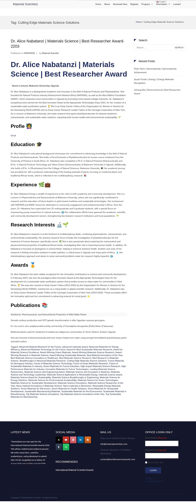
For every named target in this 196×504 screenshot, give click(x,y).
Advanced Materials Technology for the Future (43, 349)
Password (155, 450)
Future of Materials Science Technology (53, 363)
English (162, 2)
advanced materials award (75, 347)
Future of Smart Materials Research (90, 363)
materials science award (110, 374)
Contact (177, 4)
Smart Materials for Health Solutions (69, 388)
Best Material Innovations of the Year (105, 355)
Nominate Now (120, 4)
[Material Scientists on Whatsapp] (66, 447)
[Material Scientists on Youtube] (66, 439)
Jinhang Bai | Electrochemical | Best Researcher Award (157, 92)
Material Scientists (25, 4)
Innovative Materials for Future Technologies (67, 369)
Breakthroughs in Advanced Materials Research (43, 360)
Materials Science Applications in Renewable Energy (72, 374)
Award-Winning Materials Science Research (93, 352)
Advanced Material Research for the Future (40, 347)
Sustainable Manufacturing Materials (42, 391)
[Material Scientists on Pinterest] (73, 439)
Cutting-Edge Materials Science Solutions (87, 360)
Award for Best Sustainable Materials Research (89, 349)
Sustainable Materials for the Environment (81, 391)
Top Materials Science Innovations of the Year (82, 394)
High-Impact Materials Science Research (100, 366)
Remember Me (155, 462)
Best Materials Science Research (75, 358)
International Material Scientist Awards (75, 470)
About (107, 4)
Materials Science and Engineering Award (44, 372)
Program (145, 4)
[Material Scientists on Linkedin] (80, 439)
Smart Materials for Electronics (36, 388)
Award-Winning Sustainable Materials (68, 355)
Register (134, 4)
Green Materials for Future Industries (61, 366)
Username (156, 437)
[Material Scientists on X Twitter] (59, 439)
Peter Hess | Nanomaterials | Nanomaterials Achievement (155, 71)
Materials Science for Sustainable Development (34, 383)
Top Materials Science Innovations (42, 394)
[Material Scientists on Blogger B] (88, 439)
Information (161, 4)
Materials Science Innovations (72, 383)
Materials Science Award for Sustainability (31, 377)
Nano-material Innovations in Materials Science (39, 386)
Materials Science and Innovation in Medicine (88, 372)
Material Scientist (50, 53)
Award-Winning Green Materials (55, 352)
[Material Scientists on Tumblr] (59, 447)
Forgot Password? (154, 481)
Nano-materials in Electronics (77, 386)
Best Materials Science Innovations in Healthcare (34, 358)
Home (98, 4)
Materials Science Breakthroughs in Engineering (75, 377)
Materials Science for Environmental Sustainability (52, 380)
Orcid (13, 135)
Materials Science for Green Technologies (98, 380)
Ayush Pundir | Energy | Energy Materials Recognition (154, 81)
